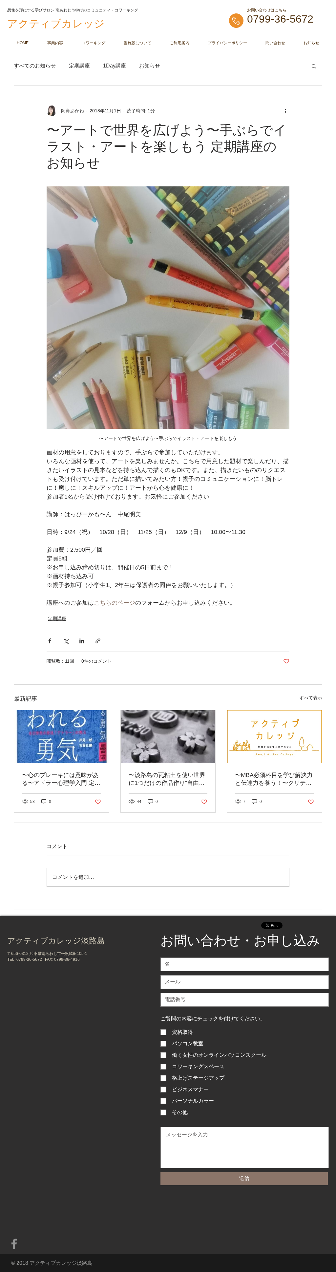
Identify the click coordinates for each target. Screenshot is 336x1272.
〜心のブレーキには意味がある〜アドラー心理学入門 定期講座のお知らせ (61, 779)
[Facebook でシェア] (50, 641)
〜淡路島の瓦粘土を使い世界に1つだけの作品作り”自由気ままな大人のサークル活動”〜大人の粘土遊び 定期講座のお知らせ (168, 779)
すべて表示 (310, 697)
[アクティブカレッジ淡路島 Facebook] (14, 1244)
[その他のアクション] (285, 111)
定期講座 (79, 65)
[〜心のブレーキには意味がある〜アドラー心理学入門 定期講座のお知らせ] (61, 736)
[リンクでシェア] (98, 641)
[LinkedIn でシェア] (82, 641)
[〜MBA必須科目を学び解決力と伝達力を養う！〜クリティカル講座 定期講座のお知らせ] (274, 736)
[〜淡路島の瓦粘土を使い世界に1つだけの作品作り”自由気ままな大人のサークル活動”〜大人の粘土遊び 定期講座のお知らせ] (168, 736)
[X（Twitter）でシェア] (66, 641)
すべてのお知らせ (35, 65)
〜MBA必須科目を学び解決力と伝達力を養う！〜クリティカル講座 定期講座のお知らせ (274, 779)
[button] (314, 65)
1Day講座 (114, 65)
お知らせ (149, 65)
